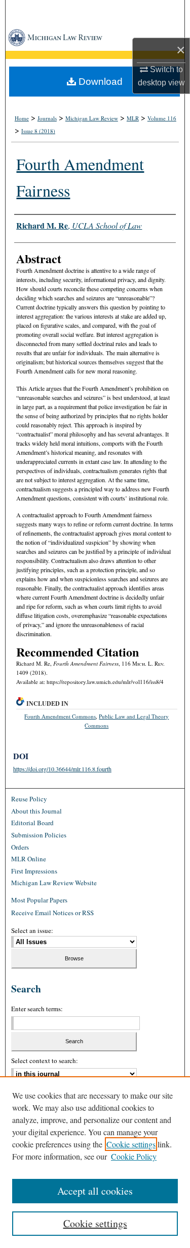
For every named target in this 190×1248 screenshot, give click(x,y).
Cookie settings (131, 1144)
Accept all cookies (95, 1191)
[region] (95, 1162)
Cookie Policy (134, 1156)
